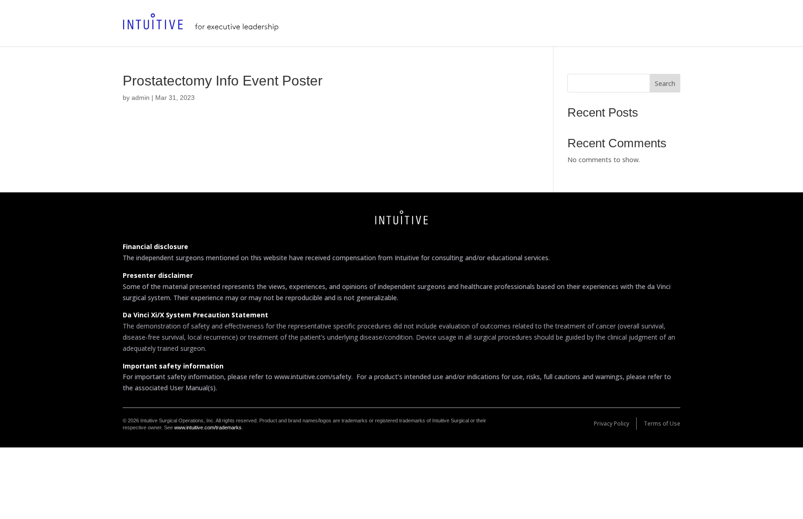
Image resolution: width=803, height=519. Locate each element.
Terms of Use (662, 423)
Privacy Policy (611, 423)
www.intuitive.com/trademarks (208, 427)
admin (141, 97)
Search (665, 83)
